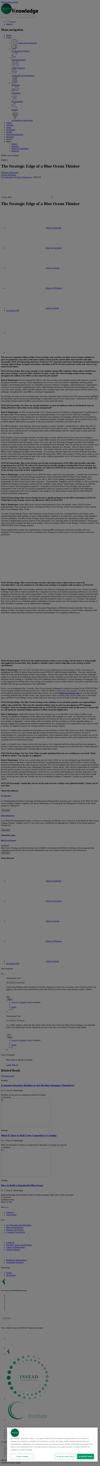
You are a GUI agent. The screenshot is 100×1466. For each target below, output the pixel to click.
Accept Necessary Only (64, 1456)
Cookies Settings (22, 1456)
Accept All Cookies (85, 1456)
